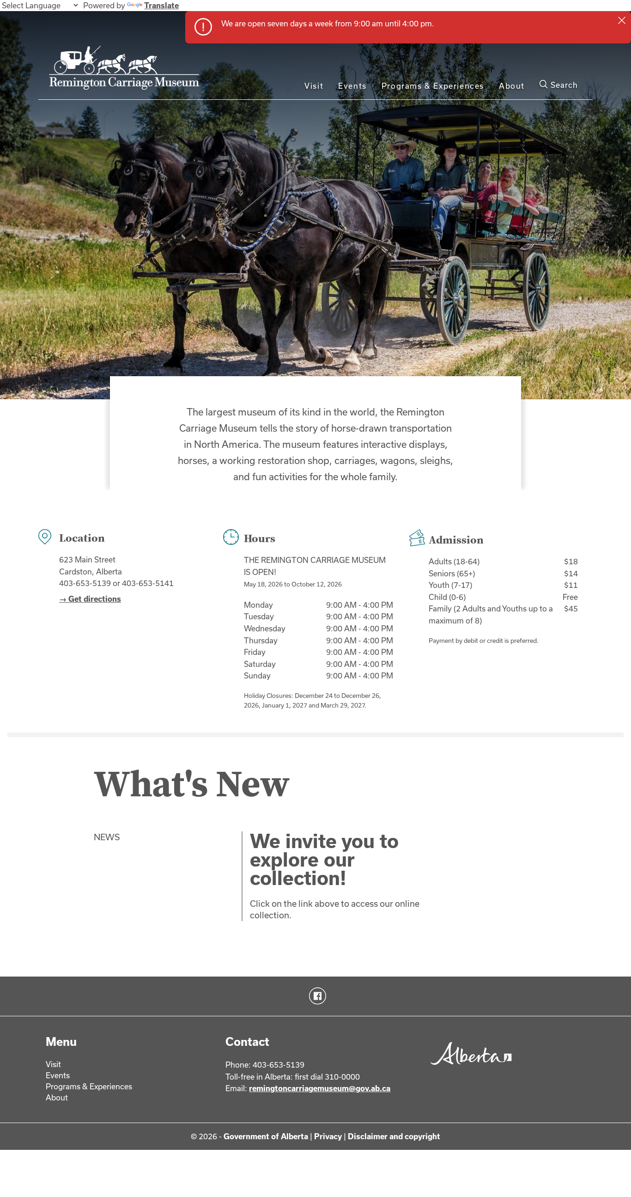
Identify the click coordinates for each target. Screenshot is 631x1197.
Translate (161, 5)
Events (352, 85)
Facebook (315, 996)
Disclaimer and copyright (394, 1136)
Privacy (328, 1136)
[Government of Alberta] (469, 1067)
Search (563, 84)
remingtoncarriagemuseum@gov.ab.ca (319, 1088)
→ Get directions (90, 598)
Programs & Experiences (433, 85)
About (512, 85)
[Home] (126, 71)
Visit (313, 85)
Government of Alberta (266, 1136)
